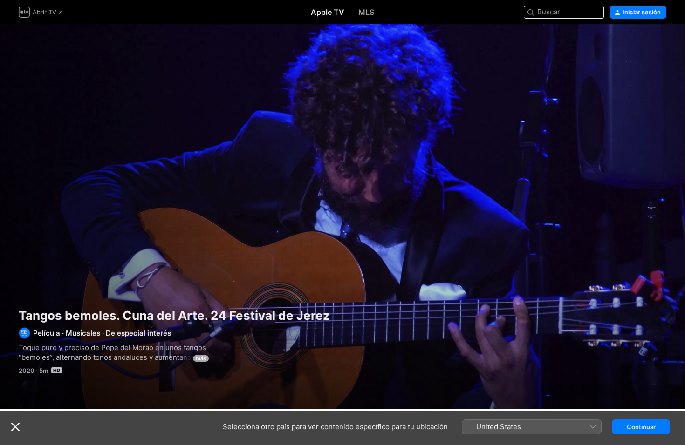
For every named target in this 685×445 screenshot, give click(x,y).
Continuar (641, 427)
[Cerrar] (15, 427)
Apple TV (327, 12)
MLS (366, 12)
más (201, 358)
